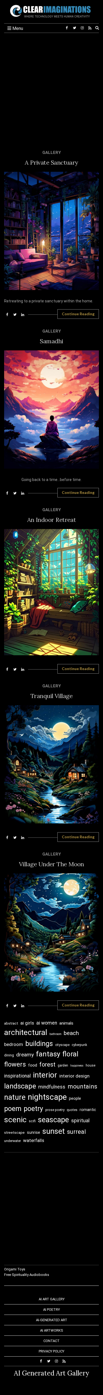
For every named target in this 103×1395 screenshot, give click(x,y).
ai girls (27, 1023)
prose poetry (55, 1110)
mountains (82, 1086)
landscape (20, 1086)
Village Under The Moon (51, 864)
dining (9, 1055)
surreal (76, 1131)
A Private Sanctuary (51, 162)
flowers (15, 1064)
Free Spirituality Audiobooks (26, 1275)
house (90, 1065)
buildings (39, 1043)
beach (71, 1033)
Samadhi (51, 341)
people (75, 1098)
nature (15, 1097)
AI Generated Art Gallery (51, 1373)
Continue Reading (78, 313)
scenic (15, 1119)
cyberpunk (79, 1045)
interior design (74, 1076)
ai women (46, 1023)
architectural (25, 1032)
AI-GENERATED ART (51, 1320)
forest (47, 1064)
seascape (53, 1119)
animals (66, 1023)
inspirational (17, 1076)
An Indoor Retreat (51, 520)
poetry (33, 1109)
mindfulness (51, 1087)
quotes (72, 1110)
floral (70, 1054)
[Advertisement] (51, 87)
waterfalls (33, 1140)
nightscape (47, 1097)
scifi (32, 1121)
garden (63, 1065)
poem (12, 1108)
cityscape (62, 1045)
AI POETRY (51, 1309)
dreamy (25, 1054)
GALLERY (51, 152)
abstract (11, 1023)
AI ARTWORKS (51, 1330)
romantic (88, 1109)
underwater (12, 1141)
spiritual (80, 1120)
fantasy (48, 1054)
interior (45, 1074)
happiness (76, 1065)
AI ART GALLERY (52, 1299)
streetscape (14, 1132)
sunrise (33, 1132)
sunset (53, 1131)
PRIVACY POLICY (51, 1351)
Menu (17, 28)
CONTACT (51, 1341)
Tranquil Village (51, 696)
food (32, 1065)
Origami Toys (14, 1269)
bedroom (13, 1044)
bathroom (55, 1034)
